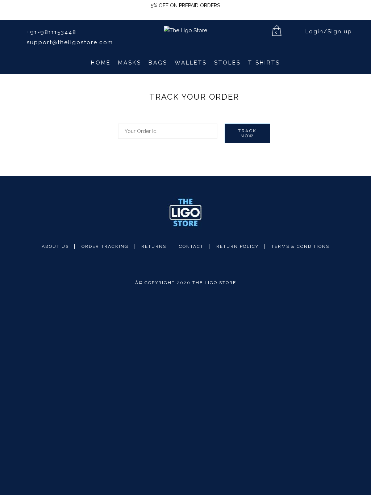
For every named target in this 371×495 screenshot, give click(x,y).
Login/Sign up (327, 31)
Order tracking (105, 246)
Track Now (247, 133)
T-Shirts (264, 62)
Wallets (191, 62)
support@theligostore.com (69, 42)
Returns (153, 246)
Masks (129, 62)
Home (101, 62)
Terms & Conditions (300, 246)
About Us (55, 246)
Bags (158, 62)
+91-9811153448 (50, 32)
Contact (191, 246)
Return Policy (237, 246)
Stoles (227, 62)
